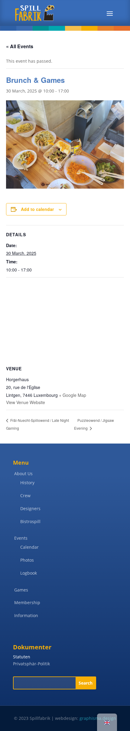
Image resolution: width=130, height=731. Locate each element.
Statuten (21, 657)
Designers (30, 508)
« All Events (19, 46)
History (27, 482)
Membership (27, 602)
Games (21, 590)
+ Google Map (72, 395)
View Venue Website (25, 402)
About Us (23, 473)
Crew (25, 495)
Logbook (28, 573)
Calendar (29, 547)
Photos (27, 560)
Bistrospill (30, 521)
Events (21, 538)
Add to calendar (37, 209)
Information (26, 615)
